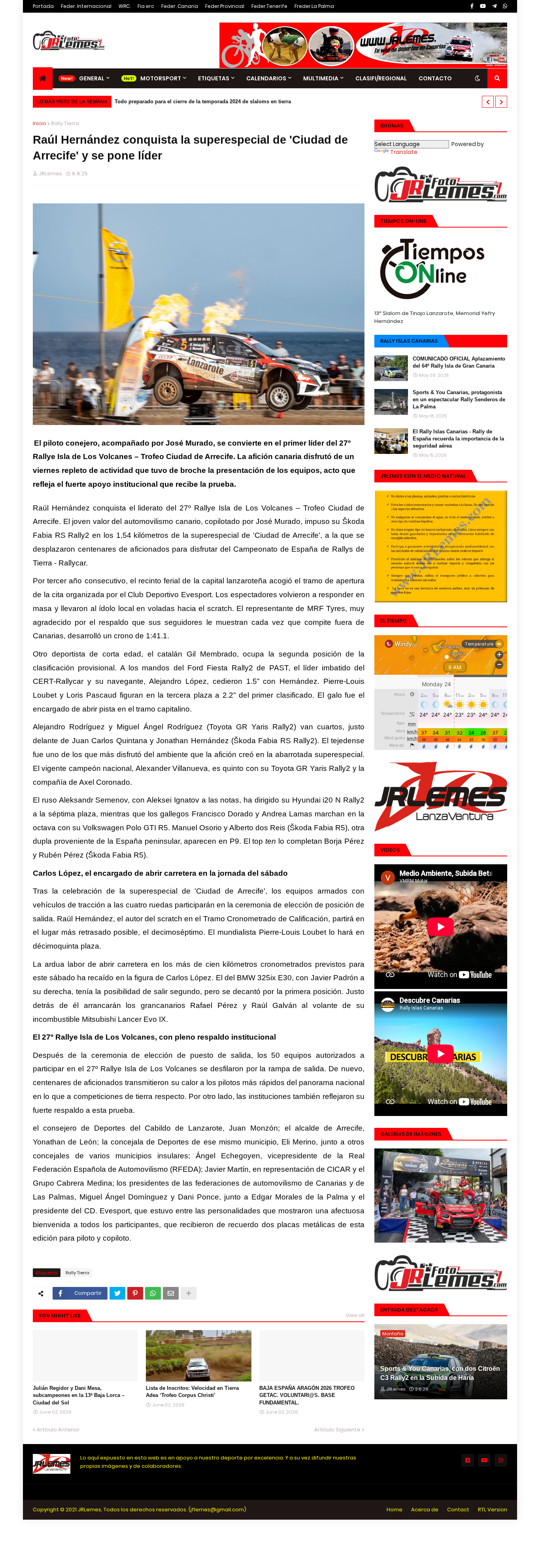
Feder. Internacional (86, 6)
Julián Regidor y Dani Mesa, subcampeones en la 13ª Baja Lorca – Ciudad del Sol (79, 1395)
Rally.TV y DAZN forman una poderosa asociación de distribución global (204, 101)
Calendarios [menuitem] (266, 78)
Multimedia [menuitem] (320, 78)
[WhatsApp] (153, 1293)
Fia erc (146, 6)
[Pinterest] (135, 1293)
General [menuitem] (91, 78)
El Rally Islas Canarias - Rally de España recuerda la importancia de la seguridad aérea (458, 439)
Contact (458, 1509)
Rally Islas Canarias (409, 341)
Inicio (39, 123)
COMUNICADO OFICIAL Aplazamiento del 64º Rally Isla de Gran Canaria (459, 362)
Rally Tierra (65, 123)
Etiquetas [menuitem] (213, 78)
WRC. (124, 6)
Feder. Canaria (179, 6)
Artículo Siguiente (337, 1429)
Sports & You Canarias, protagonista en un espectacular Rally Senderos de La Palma (459, 399)
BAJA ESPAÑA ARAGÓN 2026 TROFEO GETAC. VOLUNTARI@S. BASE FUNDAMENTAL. (307, 1395)
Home (394, 1509)
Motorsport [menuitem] (160, 78)
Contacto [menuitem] (435, 78)
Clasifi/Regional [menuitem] (381, 78)
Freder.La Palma (314, 6)
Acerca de (424, 1509)
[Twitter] (117, 1293)
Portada (43, 6)
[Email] (171, 1293)
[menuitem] (43, 78)
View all (355, 1315)
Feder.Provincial (224, 6)
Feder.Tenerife (269, 6)
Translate (403, 152)
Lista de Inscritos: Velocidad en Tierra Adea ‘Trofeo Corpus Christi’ (192, 1391)
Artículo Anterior (58, 1429)
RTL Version (492, 1509)
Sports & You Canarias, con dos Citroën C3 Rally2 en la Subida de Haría (440, 1373)
